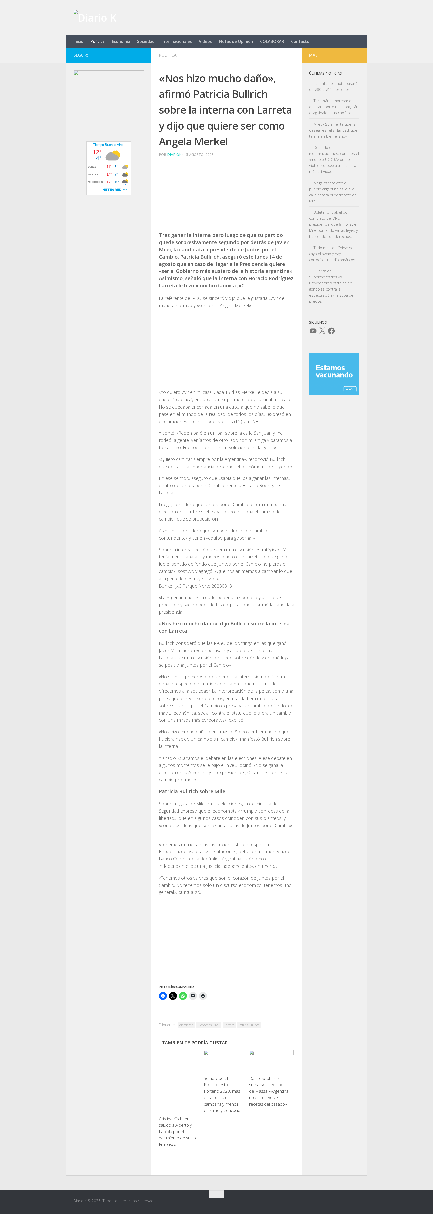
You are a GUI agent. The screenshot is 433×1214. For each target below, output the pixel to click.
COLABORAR (272, 41)
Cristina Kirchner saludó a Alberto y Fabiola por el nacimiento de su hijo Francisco (178, 1131)
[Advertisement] (226, 196)
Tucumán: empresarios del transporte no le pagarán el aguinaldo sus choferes (333, 106)
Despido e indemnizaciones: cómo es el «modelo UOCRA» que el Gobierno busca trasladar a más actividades (334, 159)
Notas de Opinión (236, 41)
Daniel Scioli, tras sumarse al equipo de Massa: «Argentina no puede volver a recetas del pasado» (268, 1091)
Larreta (229, 1025)
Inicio (78, 41)
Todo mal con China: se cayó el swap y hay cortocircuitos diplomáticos (332, 253)
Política (97, 41)
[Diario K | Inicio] (95, 17)
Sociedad (146, 41)
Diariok (174, 154)
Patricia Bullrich (249, 1025)
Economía (121, 41)
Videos (205, 41)
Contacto (300, 41)
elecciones (186, 1025)
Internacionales (177, 41)
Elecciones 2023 (209, 1025)
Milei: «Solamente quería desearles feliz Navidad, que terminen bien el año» (333, 130)
